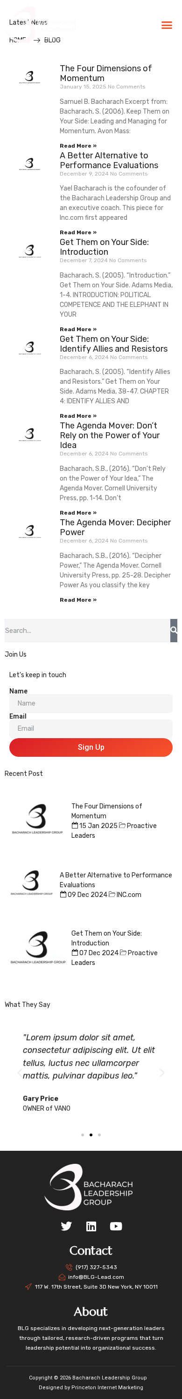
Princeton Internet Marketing (107, 1388)
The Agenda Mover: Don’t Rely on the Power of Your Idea (110, 435)
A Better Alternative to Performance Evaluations (109, 160)
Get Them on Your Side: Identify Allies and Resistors (114, 344)
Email (18, 716)
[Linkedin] (91, 1226)
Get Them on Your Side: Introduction (104, 247)
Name (18, 691)
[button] (166, 25)
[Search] (173, 630)
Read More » (78, 146)
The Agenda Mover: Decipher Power (115, 527)
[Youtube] (116, 1226)
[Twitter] (66, 1226)
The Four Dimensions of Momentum (106, 73)
